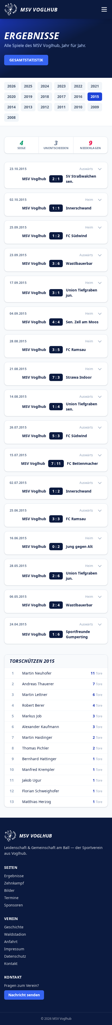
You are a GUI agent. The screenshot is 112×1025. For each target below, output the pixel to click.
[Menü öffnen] (104, 9)
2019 (28, 96)
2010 (78, 106)
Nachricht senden (24, 994)
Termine (11, 897)
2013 (28, 106)
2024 (45, 86)
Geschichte (13, 926)
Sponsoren (13, 905)
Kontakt (10, 963)
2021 (95, 86)
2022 (78, 86)
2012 (45, 106)
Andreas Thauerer (38, 683)
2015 (95, 96)
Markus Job (32, 715)
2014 (11, 106)
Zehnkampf (14, 883)
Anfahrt (10, 941)
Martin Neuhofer (37, 673)
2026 (11, 86)
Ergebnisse (14, 875)
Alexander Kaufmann (40, 726)
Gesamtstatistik (26, 59)
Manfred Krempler (38, 769)
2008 (11, 117)
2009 (95, 106)
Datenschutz (15, 956)
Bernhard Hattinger (39, 758)
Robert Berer (33, 705)
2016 (78, 96)
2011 (61, 106)
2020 (11, 96)
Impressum (14, 948)
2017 (61, 96)
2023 (61, 86)
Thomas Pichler (35, 748)
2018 (45, 96)
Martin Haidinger (37, 737)
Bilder (9, 890)
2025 (28, 86)
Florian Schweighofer (40, 790)
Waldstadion (15, 934)
